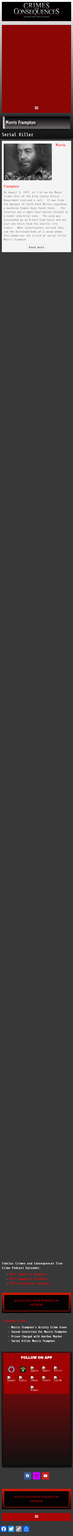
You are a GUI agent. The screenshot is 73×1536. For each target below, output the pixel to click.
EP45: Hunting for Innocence (29, 1283)
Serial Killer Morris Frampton (33, 1341)
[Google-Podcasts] (13, 1379)
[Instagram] (36, 1476)
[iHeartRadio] (36, 1379)
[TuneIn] (48, 1379)
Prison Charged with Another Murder (36, 1336)
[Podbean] (25, 1369)
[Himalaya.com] (36, 1389)
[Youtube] (45, 1476)
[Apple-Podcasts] (36, 1369)
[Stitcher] (60, 1369)
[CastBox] (60, 1379)
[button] (37, 107)
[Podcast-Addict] (25, 1379)
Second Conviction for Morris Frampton (39, 1331)
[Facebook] (27, 1476)
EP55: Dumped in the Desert (28, 1279)
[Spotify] (48, 1369)
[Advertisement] (36, 66)
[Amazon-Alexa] (13, 1369)
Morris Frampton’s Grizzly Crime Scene (39, 1327)
